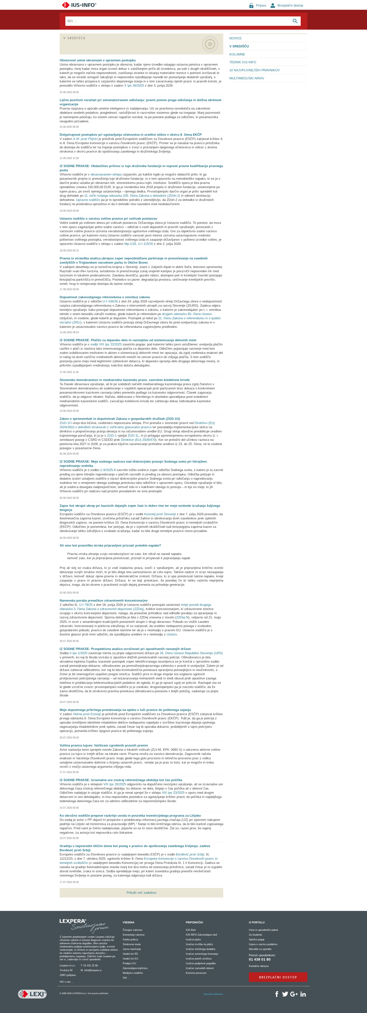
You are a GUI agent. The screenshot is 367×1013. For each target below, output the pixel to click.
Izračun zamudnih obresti (200, 968)
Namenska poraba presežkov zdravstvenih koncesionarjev (104, 600)
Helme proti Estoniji (87, 714)
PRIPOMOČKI (194, 922)
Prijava (261, 5)
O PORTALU (257, 922)
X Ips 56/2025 (134, 85)
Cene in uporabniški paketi (263, 930)
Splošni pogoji (256, 939)
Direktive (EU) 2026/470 (138, 440)
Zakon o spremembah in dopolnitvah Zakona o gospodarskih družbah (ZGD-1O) (120, 419)
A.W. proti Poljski (85, 139)
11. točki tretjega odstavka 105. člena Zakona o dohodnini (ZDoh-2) (132, 195)
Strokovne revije (132, 944)
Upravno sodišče (88, 200)
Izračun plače (193, 939)
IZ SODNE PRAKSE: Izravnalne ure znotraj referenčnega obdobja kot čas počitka (121, 780)
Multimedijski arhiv (246, 78)
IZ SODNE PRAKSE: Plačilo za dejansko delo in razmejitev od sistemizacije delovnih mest (128, 340)
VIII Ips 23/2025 (173, 792)
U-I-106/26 (110, 301)
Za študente (255, 934)
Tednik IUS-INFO (242, 62)
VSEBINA (128, 922)
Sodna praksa (130, 939)
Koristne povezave (196, 973)
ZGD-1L (133, 435)
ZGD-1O (66, 423)
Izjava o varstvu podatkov (263, 944)
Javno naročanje (132, 949)
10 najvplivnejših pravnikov (254, 70)
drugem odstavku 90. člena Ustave (187, 314)
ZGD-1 (112, 435)
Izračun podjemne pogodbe (201, 963)
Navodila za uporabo (260, 949)
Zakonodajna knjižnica (135, 968)
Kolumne (237, 54)
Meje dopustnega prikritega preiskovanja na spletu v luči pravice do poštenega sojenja (125, 710)
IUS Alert (191, 930)
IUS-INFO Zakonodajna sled (201, 934)
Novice (235, 38)
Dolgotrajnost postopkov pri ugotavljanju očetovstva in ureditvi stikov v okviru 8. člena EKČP (131, 134)
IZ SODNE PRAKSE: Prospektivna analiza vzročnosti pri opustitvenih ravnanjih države (125, 649)
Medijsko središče (133, 973)
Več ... (126, 977)
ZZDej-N (182, 617)
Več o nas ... (67, 981)
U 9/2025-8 (108, 470)
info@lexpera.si (92, 970)
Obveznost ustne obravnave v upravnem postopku (98, 60)
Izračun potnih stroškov (199, 958)
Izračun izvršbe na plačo (199, 944)
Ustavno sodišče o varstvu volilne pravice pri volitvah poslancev (108, 218)
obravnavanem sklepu (106, 174)
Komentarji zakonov (134, 934)
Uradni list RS (130, 953)
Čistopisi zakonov (132, 930)
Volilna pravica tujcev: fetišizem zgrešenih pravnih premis (104, 745)
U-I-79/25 (86, 605)
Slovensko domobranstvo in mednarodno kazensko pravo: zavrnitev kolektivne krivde (125, 380)
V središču (239, 46)
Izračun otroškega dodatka (200, 949)
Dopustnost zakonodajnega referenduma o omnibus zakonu (105, 297)
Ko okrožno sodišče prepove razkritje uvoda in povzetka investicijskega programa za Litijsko (130, 815)
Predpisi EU (129, 963)
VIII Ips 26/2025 (114, 784)
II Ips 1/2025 (78, 653)
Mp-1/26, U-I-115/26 (138, 244)
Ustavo (172, 634)
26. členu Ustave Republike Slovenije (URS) (191, 653)
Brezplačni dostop (290, 5)
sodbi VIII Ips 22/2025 (106, 344)
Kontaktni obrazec (259, 966)
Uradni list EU (130, 958)
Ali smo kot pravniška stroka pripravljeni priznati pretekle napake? (110, 545)
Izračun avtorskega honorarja (202, 953)
